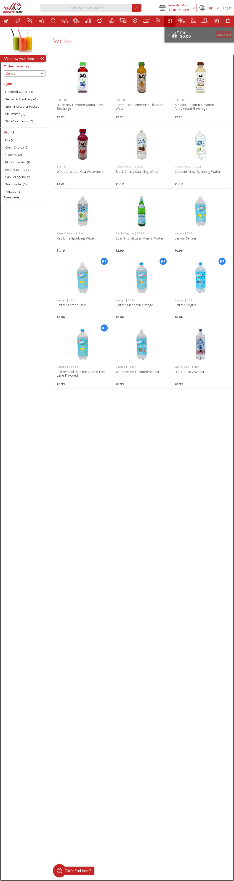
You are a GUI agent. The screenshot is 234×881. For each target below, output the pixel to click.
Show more (11, 197)
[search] (136, 8)
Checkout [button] (223, 34)
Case (160, 549)
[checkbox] (25, 91)
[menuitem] (6, 21)
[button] (176, 8)
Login (227, 8)
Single (160, 544)
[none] (82, 88)
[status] (186, 33)
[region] (199, 35)
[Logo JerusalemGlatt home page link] (13, 8)
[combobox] (90, 8)
